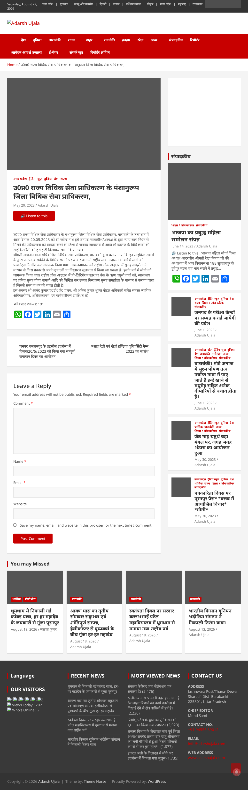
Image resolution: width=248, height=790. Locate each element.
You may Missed (30, 563)
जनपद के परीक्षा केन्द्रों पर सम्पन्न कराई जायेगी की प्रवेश (215, 318)
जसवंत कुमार (48, 629)
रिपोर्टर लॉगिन (100, 52)
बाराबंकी (55, 39)
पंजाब (116, 4)
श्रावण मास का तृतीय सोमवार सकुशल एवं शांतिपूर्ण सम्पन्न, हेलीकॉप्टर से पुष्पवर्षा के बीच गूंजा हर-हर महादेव (92, 623)
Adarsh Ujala (48, 205)
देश (23, 39)
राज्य (71, 39)
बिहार (150, 4)
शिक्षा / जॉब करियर (182, 225)
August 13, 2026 (202, 629)
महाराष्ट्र (182, 4)
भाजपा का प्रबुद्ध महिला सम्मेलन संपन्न (196, 236)
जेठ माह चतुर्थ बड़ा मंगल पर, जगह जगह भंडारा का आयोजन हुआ (213, 444)
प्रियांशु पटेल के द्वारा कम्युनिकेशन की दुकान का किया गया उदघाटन (152, 722)
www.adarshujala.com (206, 757)
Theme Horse (95, 781)
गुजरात (64, 4)
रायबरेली (136, 599)
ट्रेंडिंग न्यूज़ (35, 178)
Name (19, 461)
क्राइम (126, 39)
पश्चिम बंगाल (133, 4)
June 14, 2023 (182, 246)
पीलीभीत (30, 599)
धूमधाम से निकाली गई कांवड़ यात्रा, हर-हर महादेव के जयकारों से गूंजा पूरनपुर (35, 617)
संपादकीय (176, 39)
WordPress (157, 781)
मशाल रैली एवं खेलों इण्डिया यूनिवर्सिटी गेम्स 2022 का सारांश (119, 349)
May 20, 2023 (24, 205)
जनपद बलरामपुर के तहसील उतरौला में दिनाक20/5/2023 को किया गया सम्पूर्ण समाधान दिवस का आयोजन (47, 351)
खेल (140, 39)
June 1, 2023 (204, 330)
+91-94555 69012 (203, 729)
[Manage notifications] (236, 772)
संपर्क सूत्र (76, 52)
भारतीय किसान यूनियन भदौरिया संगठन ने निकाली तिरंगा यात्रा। (210, 617)
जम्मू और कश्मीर (83, 4)
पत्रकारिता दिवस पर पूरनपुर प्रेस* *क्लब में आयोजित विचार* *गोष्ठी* (214, 501)
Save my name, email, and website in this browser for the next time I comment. (86, 525)
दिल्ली (103, 4)
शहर (89, 39)
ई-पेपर (53, 52)
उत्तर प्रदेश (47, 4)
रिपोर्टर (195, 39)
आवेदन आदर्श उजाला (26, 52)
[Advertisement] (204, 112)
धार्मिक (198, 427)
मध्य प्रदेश (165, 4)
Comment (23, 403)
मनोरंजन (216, 354)
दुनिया (37, 39)
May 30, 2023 (205, 459)
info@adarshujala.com (206, 743)
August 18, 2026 (83, 641)
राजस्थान (197, 4)
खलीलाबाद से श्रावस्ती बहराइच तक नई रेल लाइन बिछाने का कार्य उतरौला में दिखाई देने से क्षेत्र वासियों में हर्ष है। (153, 702)
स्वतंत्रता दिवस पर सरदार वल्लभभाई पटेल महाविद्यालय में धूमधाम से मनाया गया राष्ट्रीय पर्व (152, 620)
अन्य (154, 39)
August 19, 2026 (24, 629)
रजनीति (109, 39)
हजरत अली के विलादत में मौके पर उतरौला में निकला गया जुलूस (150, 755)
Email (19, 482)
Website (20, 503)
